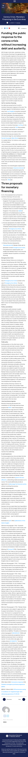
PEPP (9, 407)
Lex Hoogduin (10, 111)
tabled (20, 211)
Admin (12, 22)
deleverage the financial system (17, 484)
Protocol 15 (11, 549)
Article (18, 22)
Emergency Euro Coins (19, 247)
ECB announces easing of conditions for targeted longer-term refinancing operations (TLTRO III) (13, 692)
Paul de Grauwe (5, 138)
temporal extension (18, 168)
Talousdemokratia (8, 245)
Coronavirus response (17, 682)
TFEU (16, 127)
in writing (20, 125)
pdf (10, 520)
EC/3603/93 (13, 641)
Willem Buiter (14, 138)
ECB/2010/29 (15, 633)
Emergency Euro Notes (15, 228)
